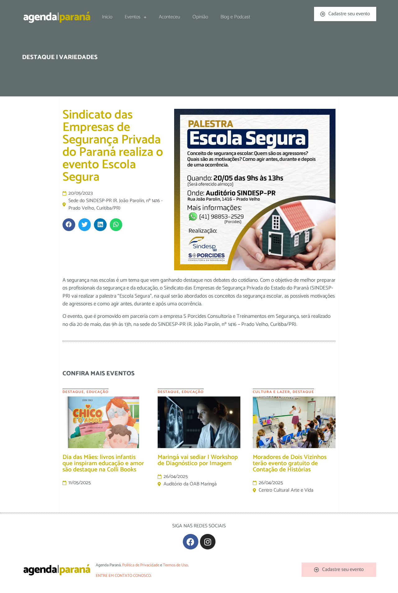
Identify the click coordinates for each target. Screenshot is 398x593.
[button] (68, 224)
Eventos (133, 17)
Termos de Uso (175, 565)
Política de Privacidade (140, 565)
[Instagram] (207, 541)
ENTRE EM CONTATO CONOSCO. (123, 575)
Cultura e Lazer (271, 392)
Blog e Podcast (235, 17)
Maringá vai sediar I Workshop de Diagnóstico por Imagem (198, 460)
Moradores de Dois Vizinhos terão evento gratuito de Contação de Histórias (289, 463)
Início (107, 17)
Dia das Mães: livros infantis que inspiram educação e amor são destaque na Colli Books (103, 463)
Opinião (200, 17)
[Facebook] (190, 541)
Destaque (73, 392)
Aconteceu (169, 17)
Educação (97, 392)
